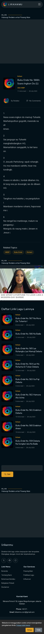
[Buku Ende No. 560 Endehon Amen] (7, 426)
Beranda (4, 571)
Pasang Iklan (28, 571)
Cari (8, 474)
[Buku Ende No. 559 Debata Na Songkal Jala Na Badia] (7, 442)
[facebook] (9, 560)
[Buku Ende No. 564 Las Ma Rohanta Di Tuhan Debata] (7, 365)
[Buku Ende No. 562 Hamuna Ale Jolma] (7, 396)
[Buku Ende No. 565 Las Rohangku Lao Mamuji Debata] (7, 349)
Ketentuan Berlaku (8, 579)
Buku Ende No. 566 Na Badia (28, 333)
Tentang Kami (6, 575)
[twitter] (3, 560)
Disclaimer (5, 587)
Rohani (29, 252)
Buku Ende (18, 252)
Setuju (29, 630)
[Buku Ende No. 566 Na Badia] (7, 335)
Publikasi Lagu (28, 575)
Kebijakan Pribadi (7, 583)
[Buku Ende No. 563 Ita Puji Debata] (7, 380)
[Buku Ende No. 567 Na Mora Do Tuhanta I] (7, 319)
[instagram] (15, 560)
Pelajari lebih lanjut (23, 625)
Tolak (38, 630)
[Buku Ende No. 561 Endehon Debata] (7, 411)
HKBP (7, 252)
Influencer (27, 579)
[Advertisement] (22, 41)
